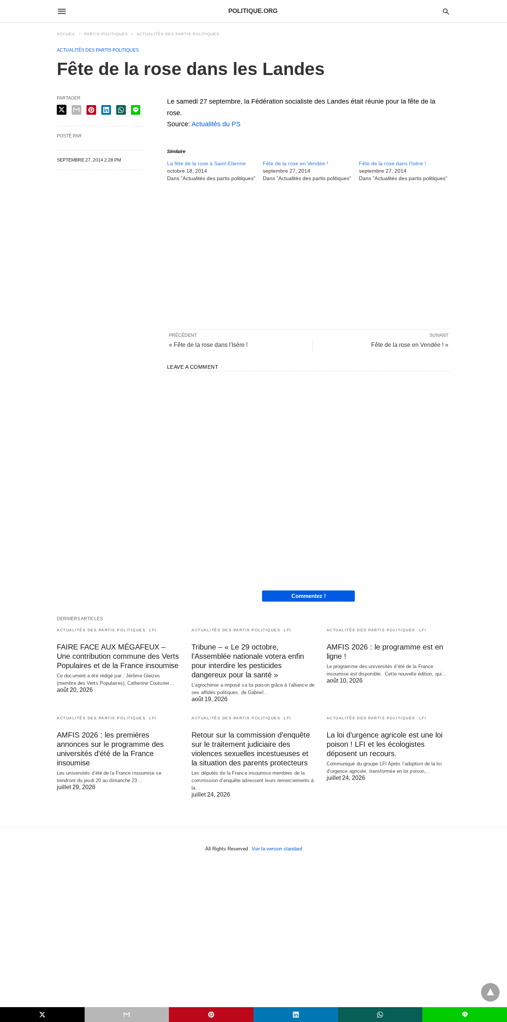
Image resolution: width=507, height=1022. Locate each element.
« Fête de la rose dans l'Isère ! (208, 345)
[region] (308, 254)
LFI (153, 630)
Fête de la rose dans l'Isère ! (392, 163)
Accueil (66, 34)
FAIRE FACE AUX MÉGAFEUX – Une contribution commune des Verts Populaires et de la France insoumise (118, 656)
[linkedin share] (106, 110)
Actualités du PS (216, 124)
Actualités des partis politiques (178, 34)
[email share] (76, 110)
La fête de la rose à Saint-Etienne (206, 163)
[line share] (135, 110)
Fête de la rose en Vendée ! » (409, 345)
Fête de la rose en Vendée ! (295, 163)
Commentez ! (308, 596)
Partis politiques (106, 34)
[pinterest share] (91, 110)
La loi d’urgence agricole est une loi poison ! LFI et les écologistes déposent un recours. (384, 744)
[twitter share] (61, 110)
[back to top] (490, 992)
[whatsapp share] (121, 110)
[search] (446, 11)
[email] (127, 1014)
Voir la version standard (277, 849)
